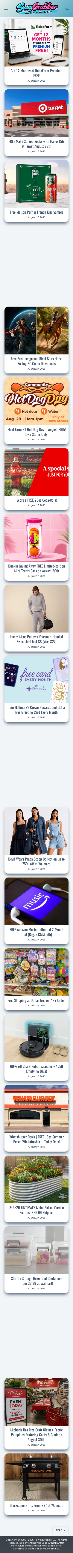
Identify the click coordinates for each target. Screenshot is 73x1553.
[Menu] (6, 8)
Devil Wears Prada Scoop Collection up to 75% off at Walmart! (36, 861)
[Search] (67, 8)
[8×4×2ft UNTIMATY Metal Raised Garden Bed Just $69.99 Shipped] (36, 1179)
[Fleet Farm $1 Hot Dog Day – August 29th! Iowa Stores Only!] (36, 401)
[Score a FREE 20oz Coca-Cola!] (36, 472)
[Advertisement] (36, 263)
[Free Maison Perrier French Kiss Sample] (36, 184)
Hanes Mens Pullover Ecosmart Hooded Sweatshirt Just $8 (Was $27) (36, 639)
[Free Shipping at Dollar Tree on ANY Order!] (36, 972)
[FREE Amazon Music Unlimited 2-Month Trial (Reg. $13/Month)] (36, 901)
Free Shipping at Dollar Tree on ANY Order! (37, 1000)
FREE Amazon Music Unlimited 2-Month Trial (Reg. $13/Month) (36, 932)
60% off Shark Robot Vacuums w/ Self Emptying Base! (36, 1068)
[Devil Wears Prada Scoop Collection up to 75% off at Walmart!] (36, 831)
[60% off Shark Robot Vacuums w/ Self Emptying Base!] (36, 1038)
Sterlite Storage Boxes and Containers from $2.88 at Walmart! (36, 1280)
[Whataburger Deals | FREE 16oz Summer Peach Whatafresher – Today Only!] (36, 1109)
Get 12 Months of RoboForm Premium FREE (36, 73)
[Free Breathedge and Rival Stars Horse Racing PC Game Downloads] (36, 330)
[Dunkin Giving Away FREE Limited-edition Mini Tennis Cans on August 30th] (36, 538)
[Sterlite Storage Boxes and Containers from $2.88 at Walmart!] (36, 1250)
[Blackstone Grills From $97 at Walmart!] (36, 1477)
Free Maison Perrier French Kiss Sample (36, 212)
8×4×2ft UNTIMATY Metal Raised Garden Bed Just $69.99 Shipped (36, 1210)
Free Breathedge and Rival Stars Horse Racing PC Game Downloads (36, 361)
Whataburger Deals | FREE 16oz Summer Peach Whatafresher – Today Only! (36, 1139)
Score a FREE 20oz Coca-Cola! (36, 500)
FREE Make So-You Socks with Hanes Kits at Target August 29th (36, 143)
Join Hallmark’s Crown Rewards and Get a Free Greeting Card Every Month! (36, 709)
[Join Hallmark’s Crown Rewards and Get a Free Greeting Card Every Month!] (36, 679)
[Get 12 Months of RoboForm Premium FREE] (36, 42)
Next (59, 1530)
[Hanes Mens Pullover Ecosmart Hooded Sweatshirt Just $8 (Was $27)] (36, 609)
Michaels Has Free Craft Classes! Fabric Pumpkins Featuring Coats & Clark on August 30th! (36, 1434)
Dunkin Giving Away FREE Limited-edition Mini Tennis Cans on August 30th (36, 568)
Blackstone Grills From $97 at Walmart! (36, 1505)
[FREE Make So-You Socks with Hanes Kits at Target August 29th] (36, 113)
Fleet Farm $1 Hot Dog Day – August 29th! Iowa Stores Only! (36, 432)
